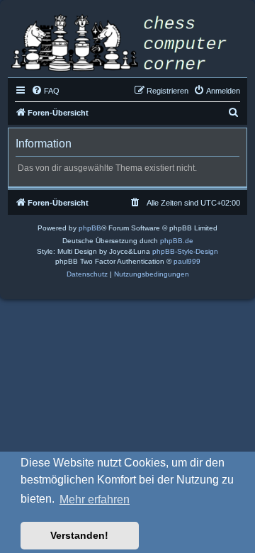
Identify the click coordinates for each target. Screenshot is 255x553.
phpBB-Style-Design (185, 251)
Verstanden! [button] (79, 535)
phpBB (90, 228)
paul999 (187, 261)
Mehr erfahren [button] (95, 499)
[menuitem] (45, 90)
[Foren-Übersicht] (127, 44)
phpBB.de (176, 241)
